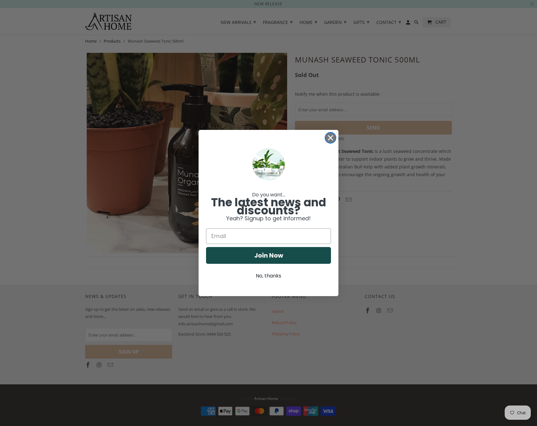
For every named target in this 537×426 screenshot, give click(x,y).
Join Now (268, 255)
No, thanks (268, 275)
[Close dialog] (330, 137)
